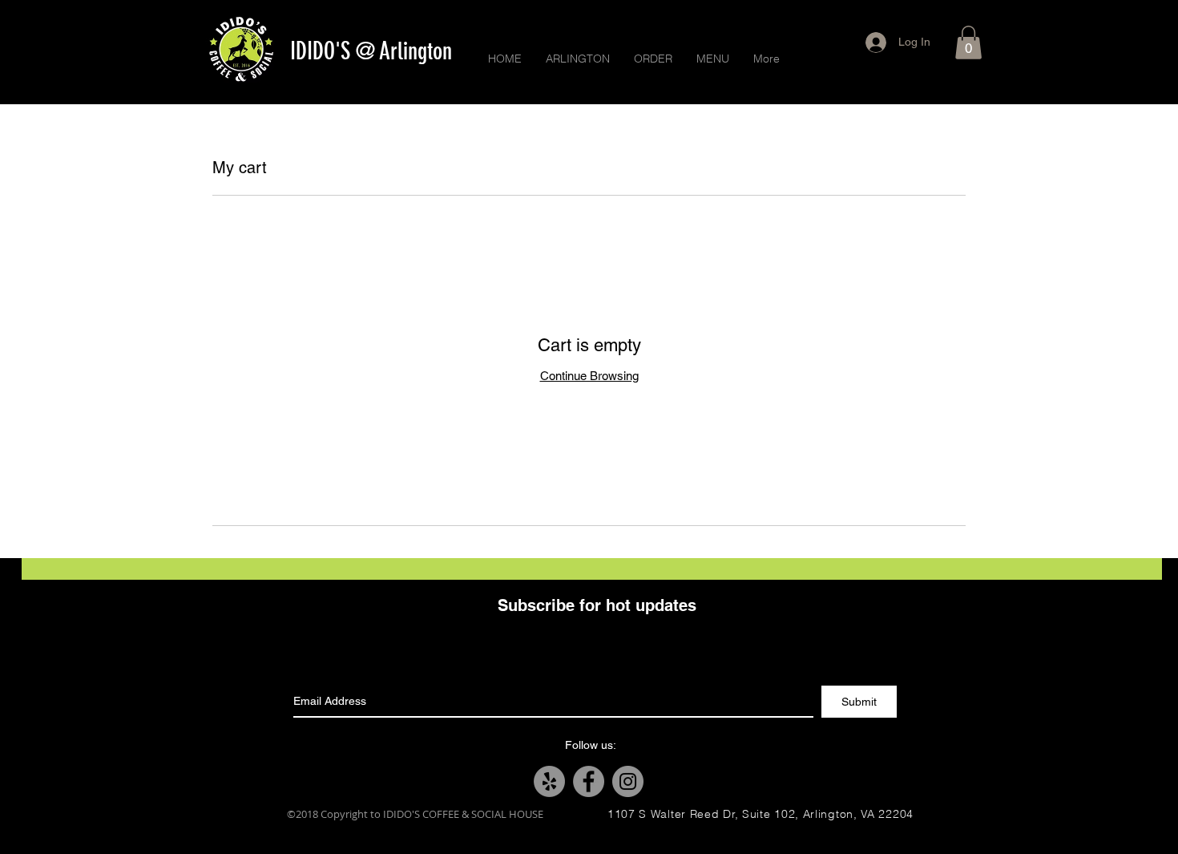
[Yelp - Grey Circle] (549, 781)
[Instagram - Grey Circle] (627, 781)
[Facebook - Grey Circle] (588, 781)
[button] (968, 42)
